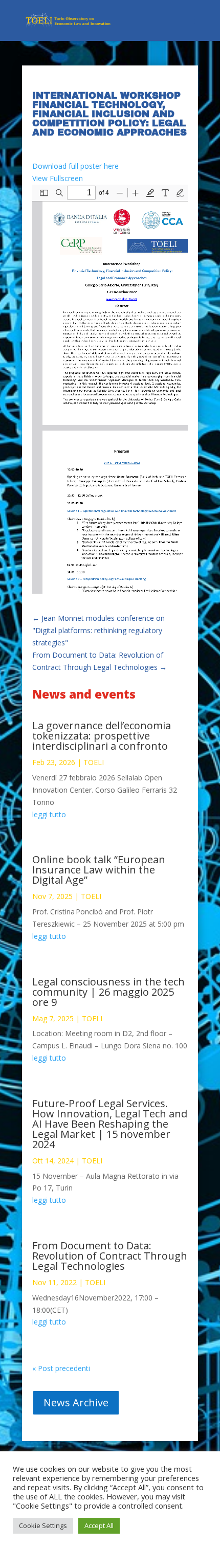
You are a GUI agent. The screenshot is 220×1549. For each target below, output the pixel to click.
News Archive (75, 1402)
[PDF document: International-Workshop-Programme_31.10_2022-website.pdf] (110, 389)
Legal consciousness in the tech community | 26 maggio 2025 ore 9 (108, 992)
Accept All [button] (99, 1525)
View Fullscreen (57, 178)
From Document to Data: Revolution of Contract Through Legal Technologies (109, 1256)
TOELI (93, 762)
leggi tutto (49, 814)
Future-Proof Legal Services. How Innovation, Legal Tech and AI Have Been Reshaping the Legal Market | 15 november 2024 (109, 1123)
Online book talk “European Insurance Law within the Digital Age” (98, 869)
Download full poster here (75, 166)
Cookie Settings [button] (43, 1525)
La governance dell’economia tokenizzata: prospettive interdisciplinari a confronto (101, 736)
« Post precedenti (61, 1368)
